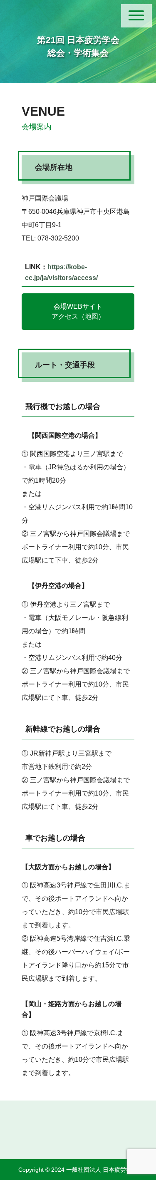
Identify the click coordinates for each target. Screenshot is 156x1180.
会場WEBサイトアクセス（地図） (78, 311)
